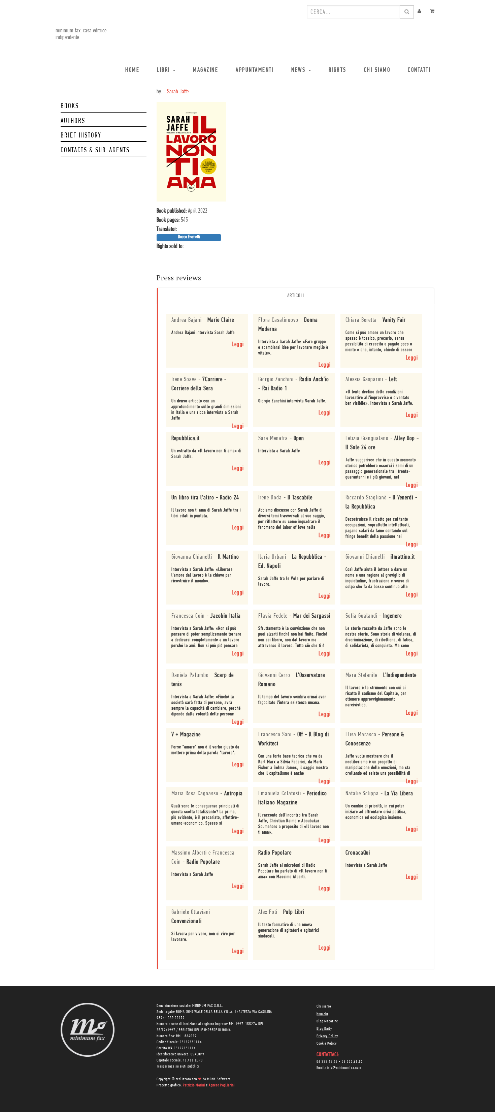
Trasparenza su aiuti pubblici (178, 1066)
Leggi (238, 345)
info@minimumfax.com (344, 1068)
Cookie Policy (327, 1044)
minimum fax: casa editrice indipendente (81, 34)
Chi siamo (324, 1007)
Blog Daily (324, 1029)
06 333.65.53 (352, 1062)
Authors (73, 121)
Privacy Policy (327, 1036)
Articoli (295, 296)
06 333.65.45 (327, 1062)
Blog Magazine (327, 1021)
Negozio (322, 1014)
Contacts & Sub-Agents (95, 150)
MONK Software (219, 1079)
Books (70, 106)
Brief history (81, 135)
